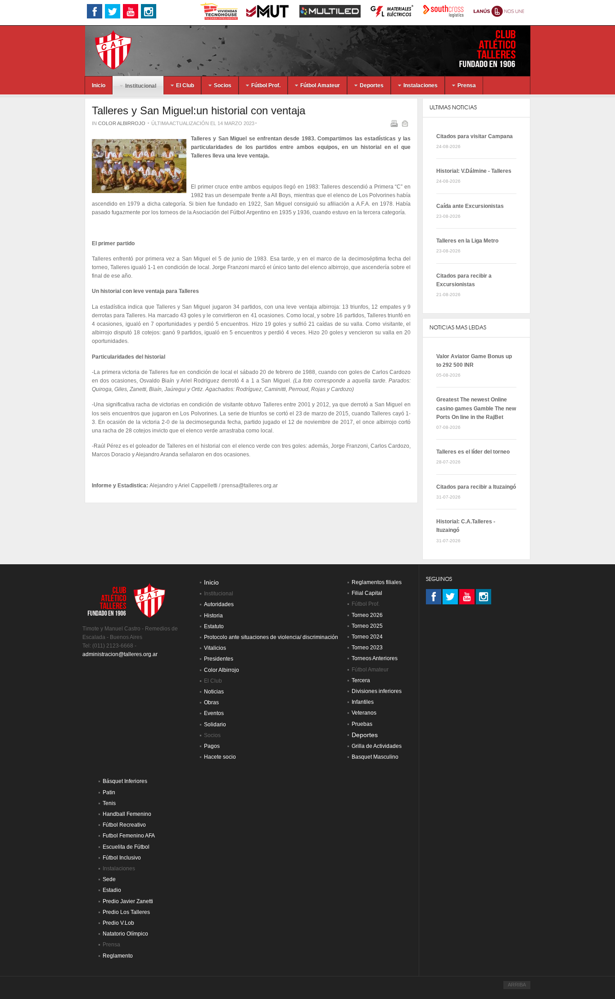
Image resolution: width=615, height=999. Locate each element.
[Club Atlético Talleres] (105, 49)
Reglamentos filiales (377, 582)
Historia (213, 615)
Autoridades (219, 604)
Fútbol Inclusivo (122, 858)
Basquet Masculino (375, 757)
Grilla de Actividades (377, 746)
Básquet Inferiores (125, 781)
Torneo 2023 (367, 647)
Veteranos (364, 713)
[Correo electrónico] (406, 125)
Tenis (109, 803)
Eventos (214, 713)
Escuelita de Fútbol (126, 847)
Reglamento (118, 956)
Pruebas (362, 724)
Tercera (361, 680)
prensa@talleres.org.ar (250, 485)
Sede (109, 879)
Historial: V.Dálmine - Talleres (473, 171)
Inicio (211, 582)
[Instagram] (483, 596)
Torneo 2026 (367, 615)
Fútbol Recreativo (124, 825)
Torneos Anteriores (375, 658)
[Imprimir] (395, 125)
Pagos (212, 746)
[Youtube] (466, 596)
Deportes (365, 735)
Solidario (215, 724)
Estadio (112, 890)
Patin (109, 792)
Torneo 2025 (367, 626)
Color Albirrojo (121, 123)
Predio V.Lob (118, 923)
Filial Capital (367, 593)
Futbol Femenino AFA (129, 835)
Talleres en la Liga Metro (467, 241)
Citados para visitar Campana (474, 136)
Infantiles (363, 702)
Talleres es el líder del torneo (473, 452)
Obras (211, 702)
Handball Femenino (127, 814)
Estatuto (214, 626)
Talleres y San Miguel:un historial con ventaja (198, 110)
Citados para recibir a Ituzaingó (476, 487)
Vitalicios (215, 648)
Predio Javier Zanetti (128, 901)
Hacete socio (220, 757)
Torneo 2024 (367, 637)
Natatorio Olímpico (125, 934)
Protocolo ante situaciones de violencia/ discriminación (271, 637)
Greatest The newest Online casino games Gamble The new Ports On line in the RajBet (476, 408)
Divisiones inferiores (377, 691)
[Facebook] (433, 596)
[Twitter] (450, 596)
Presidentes (218, 659)
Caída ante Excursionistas (470, 206)
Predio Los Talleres (126, 912)
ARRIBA (517, 984)
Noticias (214, 691)
